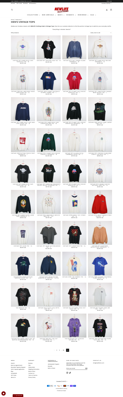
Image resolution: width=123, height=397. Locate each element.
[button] (80, 10)
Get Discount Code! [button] (61, 28)
